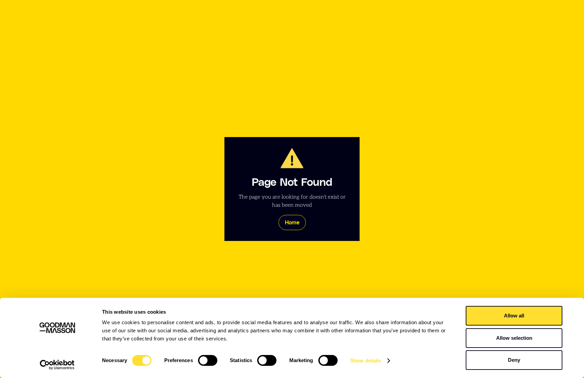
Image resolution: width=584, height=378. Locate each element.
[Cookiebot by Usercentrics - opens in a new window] (57, 365)
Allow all (514, 315)
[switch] (207, 360)
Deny (514, 360)
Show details (365, 360)
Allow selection (514, 338)
